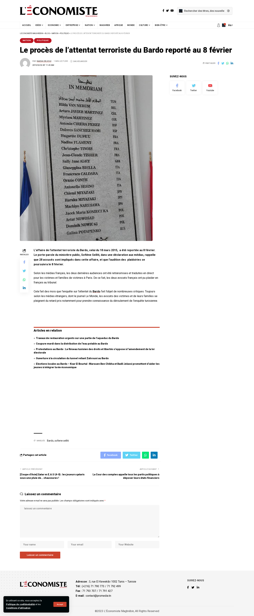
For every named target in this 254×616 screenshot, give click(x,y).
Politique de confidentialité (20, 604)
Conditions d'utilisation (18, 608)
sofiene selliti (62, 440)
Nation (27, 40)
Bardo (96, 291)
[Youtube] (210, 87)
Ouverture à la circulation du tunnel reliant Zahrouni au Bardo (72, 358)
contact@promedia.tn (98, 595)
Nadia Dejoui (44, 61)
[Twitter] (193, 87)
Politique (43, 40)
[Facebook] (177, 87)
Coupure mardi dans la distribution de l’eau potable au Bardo (72, 343)
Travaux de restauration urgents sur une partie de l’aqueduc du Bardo (77, 338)
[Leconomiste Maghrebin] (59, 11)
